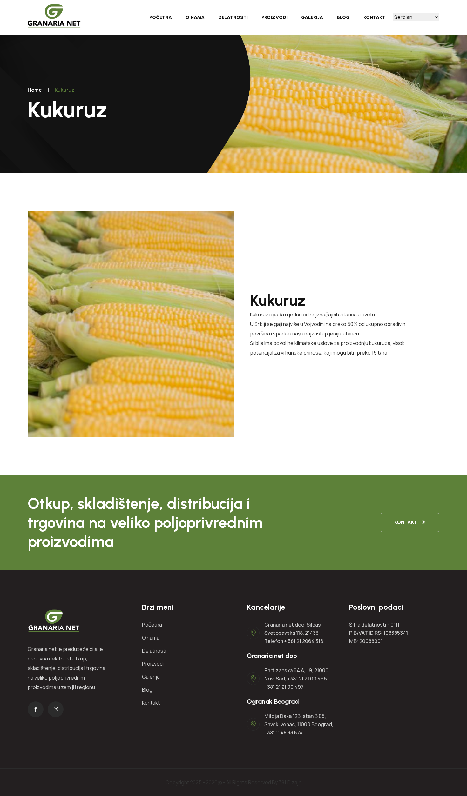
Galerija (312, 17)
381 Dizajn (290, 782)
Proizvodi (274, 17)
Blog (343, 17)
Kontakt (374, 17)
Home (35, 89)
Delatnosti (233, 17)
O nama (195, 17)
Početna (160, 17)
